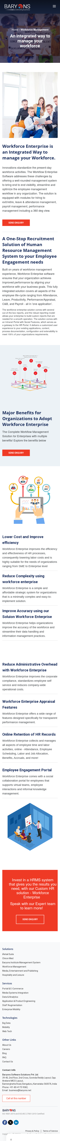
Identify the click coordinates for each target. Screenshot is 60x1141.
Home (15, 29)
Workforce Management (14, 966)
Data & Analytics (10, 997)
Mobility (6, 1027)
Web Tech (7, 1031)
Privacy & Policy (32, 1131)
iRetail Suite (8, 954)
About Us (6, 1045)
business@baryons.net (20, 1090)
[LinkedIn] (16, 1122)
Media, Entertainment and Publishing (20, 971)
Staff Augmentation (12, 1005)
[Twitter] (10, 1122)
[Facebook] (4, 1122)
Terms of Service (50, 1131)
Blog (4, 1053)
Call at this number (16, 1098)
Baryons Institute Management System (21, 962)
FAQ (4, 1057)
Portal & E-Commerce (12, 988)
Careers (6, 1049)
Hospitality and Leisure (13, 975)
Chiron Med (7, 958)
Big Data (6, 1023)
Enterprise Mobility (11, 1009)
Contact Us (7, 1061)
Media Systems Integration (15, 993)
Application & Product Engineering (18, 1001)
